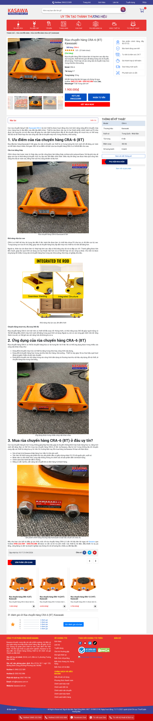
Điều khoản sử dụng (61, 677)
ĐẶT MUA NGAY (87, 104)
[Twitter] (89, 553)
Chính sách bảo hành (62, 694)
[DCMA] (104, 650)
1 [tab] (26, 112)
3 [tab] (33, 112)
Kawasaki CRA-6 (35, 128)
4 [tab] (37, 112)
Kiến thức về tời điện (62, 667)
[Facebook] (84, 553)
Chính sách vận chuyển (63, 690)
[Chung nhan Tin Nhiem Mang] (94, 657)
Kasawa (92, 542)
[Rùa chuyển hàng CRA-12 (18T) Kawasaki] (84, 581)
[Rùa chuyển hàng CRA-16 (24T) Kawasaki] (53, 581)
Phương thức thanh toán (63, 680)
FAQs (144, 2)
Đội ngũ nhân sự (60, 655)
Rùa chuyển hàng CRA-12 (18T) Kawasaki (83, 598)
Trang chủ (87, 2)
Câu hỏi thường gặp (61, 651)
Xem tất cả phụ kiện (123, 168)
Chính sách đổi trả (61, 687)
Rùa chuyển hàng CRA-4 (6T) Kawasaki (20, 598)
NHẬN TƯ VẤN (99, 97)
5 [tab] (41, 112)
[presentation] (89, 560)
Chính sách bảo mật (61, 684)
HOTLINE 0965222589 (75, 97)
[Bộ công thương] (87, 650)
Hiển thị (93, 120)
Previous (6, 103)
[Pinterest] (95, 553)
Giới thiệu (102, 2)
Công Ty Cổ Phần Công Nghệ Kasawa (31, 709)
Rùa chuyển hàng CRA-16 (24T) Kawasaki (52, 598)
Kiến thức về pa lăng (62, 658)
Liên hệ (116, 2)
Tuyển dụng (130, 2)
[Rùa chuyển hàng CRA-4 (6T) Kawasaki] (22, 581)
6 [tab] (44, 112)
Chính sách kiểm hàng (62, 697)
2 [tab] (30, 112)
